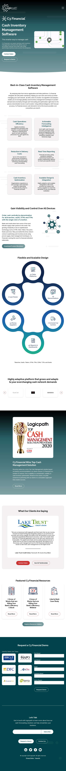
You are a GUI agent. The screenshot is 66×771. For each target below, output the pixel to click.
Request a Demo (9, 59)
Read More (18, 486)
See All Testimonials (41, 563)
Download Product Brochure (13, 246)
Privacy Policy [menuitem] (30, 758)
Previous (4, 392)
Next (61, 392)
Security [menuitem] (37, 758)
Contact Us (42, 741)
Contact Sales (8, 54)
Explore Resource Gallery (33, 624)
